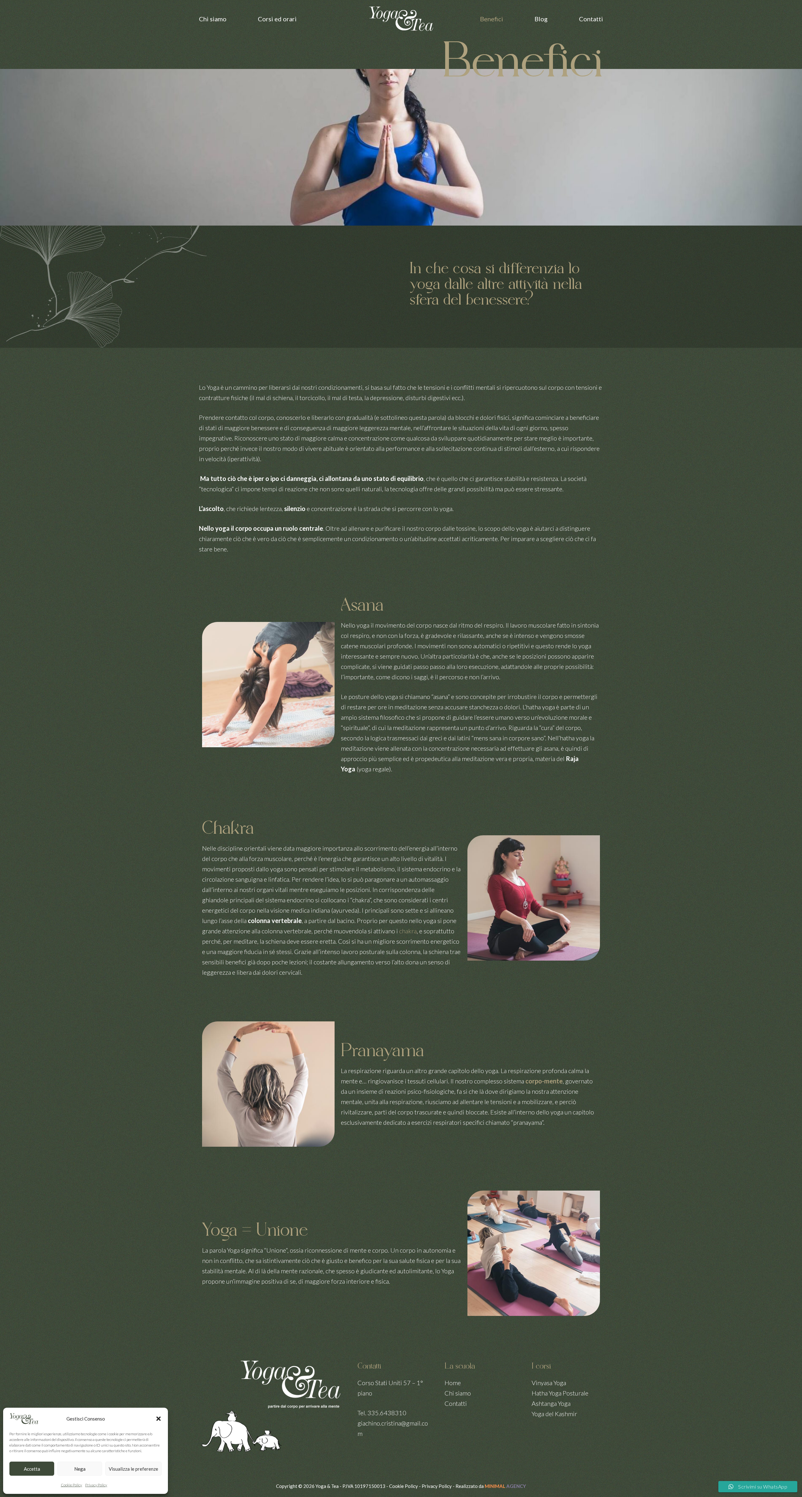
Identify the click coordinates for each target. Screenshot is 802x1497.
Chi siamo (213, 19)
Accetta (32, 1469)
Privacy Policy (96, 1485)
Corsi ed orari (277, 19)
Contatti (591, 19)
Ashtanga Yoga (551, 1403)
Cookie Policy (71, 1485)
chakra (408, 931)
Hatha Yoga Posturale (560, 1393)
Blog (541, 19)
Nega (80, 1469)
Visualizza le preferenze (133, 1469)
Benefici (491, 19)
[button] (158, 1419)
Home (453, 1382)
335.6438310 (386, 1412)
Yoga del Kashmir (554, 1413)
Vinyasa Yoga (549, 1382)
